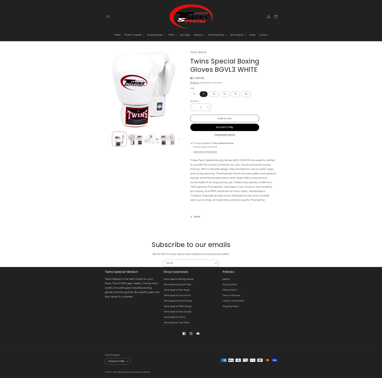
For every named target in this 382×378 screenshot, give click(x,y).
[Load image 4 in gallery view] (167, 139)
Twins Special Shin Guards (178, 312)
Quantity (194, 101)
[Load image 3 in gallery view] (151, 139)
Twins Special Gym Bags (177, 290)
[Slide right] (179, 139)
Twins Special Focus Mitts (177, 295)
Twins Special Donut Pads (177, 284)
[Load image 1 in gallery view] (119, 139)
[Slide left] (108, 139)
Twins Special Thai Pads (176, 323)
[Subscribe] (215, 263)
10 (213, 94)
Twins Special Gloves (122, 372)
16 (246, 94)
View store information (205, 152)
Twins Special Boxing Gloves (179, 279)
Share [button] (197, 217)
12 (224, 94)
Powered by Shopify (141, 372)
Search (226, 279)
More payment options (224, 135)
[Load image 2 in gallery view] (135, 139)
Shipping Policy (230, 306)
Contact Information (233, 301)
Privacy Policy (229, 284)
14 (235, 94)
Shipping (194, 83)
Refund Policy (229, 290)
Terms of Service (231, 295)
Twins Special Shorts (174, 317)
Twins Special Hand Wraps (178, 301)
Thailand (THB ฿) (116, 361)
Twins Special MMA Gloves (178, 306)
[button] (108, 16)
